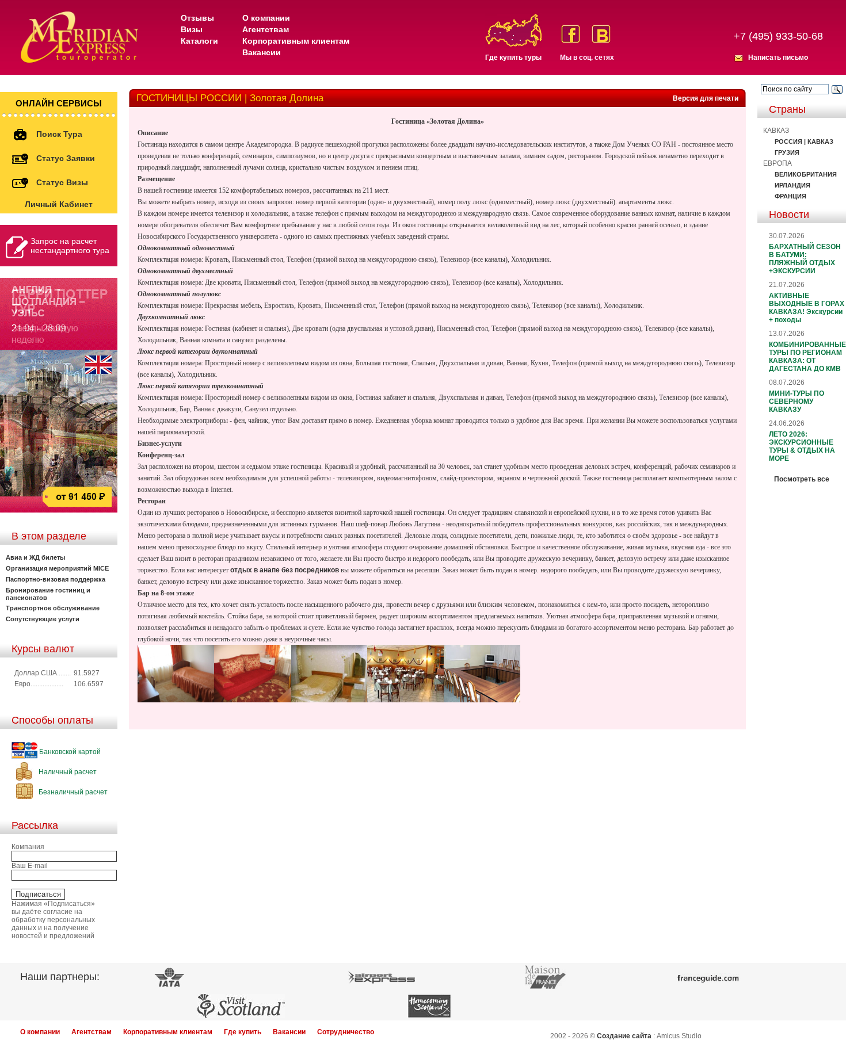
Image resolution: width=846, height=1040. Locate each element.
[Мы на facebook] (570, 34)
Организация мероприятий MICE (57, 568)
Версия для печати (705, 98)
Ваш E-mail (30, 866)
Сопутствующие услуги (42, 618)
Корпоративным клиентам (295, 40)
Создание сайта (624, 1036)
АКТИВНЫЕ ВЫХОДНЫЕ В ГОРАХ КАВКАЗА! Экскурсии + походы (806, 308)
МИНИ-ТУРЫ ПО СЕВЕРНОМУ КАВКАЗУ (796, 401)
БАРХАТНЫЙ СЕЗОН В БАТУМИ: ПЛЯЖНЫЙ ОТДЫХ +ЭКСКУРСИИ (805, 259)
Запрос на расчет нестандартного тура (70, 245)
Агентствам (265, 29)
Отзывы (197, 17)
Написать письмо (778, 57)
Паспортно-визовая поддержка (55, 579)
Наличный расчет (67, 772)
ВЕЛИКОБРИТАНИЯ (806, 174)
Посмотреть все (801, 479)
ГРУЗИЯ (787, 152)
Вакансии (261, 52)
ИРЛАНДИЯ (792, 185)
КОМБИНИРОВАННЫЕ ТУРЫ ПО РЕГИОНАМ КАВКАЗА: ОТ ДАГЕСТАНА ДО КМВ (807, 357)
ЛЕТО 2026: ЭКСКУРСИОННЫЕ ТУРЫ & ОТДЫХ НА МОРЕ (802, 446)
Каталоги (199, 40)
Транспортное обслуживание (53, 608)
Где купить (242, 1032)
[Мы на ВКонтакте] (601, 34)
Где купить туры (513, 57)
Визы (192, 29)
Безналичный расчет (72, 792)
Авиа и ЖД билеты (35, 557)
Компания (28, 847)
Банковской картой (69, 752)
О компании (266, 17)
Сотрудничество (345, 1032)
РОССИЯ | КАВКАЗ (804, 141)
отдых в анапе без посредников (284, 570)
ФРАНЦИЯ (790, 196)
